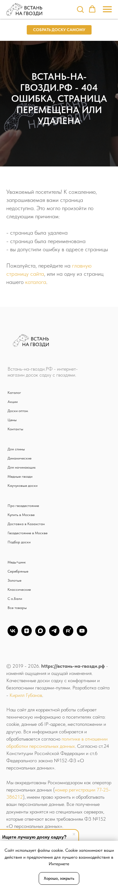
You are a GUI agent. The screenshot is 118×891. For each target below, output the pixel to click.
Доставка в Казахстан (26, 524)
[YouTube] (82, 634)
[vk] (13, 634)
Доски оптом (18, 411)
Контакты (15, 429)
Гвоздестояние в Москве (28, 533)
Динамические (19, 458)
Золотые (14, 580)
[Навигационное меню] (107, 9)
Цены (12, 420)
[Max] (40, 634)
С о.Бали (15, 598)
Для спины (16, 449)
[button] (80, 9)
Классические (19, 589)
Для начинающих (22, 467)
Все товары (17, 608)
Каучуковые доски (22, 485)
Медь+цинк (17, 562)
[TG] (54, 634)
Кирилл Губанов (25, 695)
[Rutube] (68, 634)
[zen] (26, 634)
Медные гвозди (20, 476)
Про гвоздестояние (23, 505)
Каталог (14, 392)
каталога (35, 282)
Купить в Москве (21, 515)
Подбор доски (19, 542)
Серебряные (18, 571)
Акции (13, 401)
